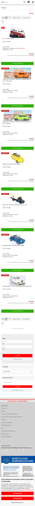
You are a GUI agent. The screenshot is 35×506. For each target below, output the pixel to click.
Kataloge (3, 419)
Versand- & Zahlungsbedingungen (9, 414)
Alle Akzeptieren (17, 493)
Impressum (4, 408)
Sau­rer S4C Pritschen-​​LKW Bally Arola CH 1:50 (15, 204)
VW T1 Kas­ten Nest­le (8, 38)
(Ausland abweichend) (20, 48)
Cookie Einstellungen (6, 436)
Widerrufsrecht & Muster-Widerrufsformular (11, 416)
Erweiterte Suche (17, 390)
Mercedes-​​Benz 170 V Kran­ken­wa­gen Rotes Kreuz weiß (17, 286)
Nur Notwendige (17, 498)
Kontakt (3, 411)
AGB (2, 428)
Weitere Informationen (17, 502)
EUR (4, 349)
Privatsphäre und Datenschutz (8, 431)
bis (3, 343)
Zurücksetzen (17, 359)
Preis (4, 338)
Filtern (17, 355)
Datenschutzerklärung (27, 490)
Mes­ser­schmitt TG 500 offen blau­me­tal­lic (13, 245)
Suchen (17, 386)
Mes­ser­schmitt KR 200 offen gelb (11, 164)
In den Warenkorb (17, 63)
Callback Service (5, 433)
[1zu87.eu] (4, 2)
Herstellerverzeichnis (6, 425)
